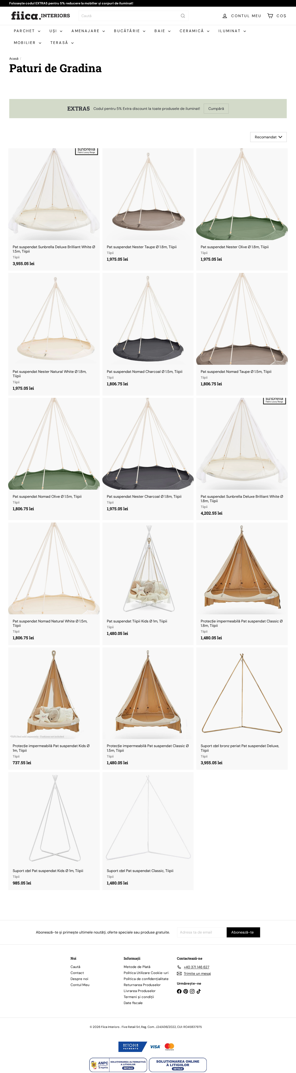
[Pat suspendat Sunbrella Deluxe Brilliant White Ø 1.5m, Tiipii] (54, 209)
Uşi (54, 30)
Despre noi (79, 979)
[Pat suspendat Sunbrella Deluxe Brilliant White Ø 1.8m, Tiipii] (242, 459)
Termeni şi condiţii (139, 997)
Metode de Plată (137, 967)
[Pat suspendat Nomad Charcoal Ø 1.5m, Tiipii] (148, 332)
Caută (75, 967)
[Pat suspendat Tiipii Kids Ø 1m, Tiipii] (148, 581)
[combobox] (133, 16)
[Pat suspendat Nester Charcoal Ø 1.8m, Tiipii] (148, 457)
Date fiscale (133, 1003)
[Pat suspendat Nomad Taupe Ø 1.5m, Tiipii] (242, 332)
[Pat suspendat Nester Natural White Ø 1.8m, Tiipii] (54, 334)
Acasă (13, 59)
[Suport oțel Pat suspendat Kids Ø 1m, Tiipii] (54, 831)
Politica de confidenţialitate (146, 979)
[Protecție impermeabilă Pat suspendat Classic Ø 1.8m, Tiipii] (242, 584)
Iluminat (230, 30)
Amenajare (86, 30)
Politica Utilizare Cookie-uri (146, 973)
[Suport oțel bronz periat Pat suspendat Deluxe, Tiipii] (242, 708)
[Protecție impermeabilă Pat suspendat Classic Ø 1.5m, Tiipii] (148, 708)
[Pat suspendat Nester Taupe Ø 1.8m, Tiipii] (148, 207)
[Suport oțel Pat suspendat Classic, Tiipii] (148, 831)
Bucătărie (128, 30)
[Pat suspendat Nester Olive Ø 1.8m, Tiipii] (242, 207)
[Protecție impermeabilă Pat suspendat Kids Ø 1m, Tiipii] (54, 708)
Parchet (25, 30)
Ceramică (193, 30)
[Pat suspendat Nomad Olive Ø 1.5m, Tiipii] (54, 457)
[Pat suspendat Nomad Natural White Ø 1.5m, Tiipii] (54, 584)
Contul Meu (80, 985)
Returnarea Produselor (142, 985)
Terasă (60, 42)
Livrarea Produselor (140, 991)
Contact (77, 973)
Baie (160, 30)
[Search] (182, 16)
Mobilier (26, 42)
